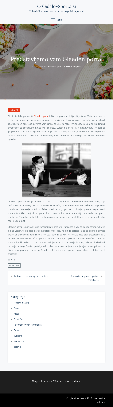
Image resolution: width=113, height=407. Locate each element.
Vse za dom (19, 341)
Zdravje (17, 346)
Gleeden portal (41, 116)
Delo (16, 308)
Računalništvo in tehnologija (28, 324)
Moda (16, 313)
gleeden (14, 265)
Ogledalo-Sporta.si (56, 6)
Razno (11, 260)
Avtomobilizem (21, 302)
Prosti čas (18, 319)
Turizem (18, 335)
